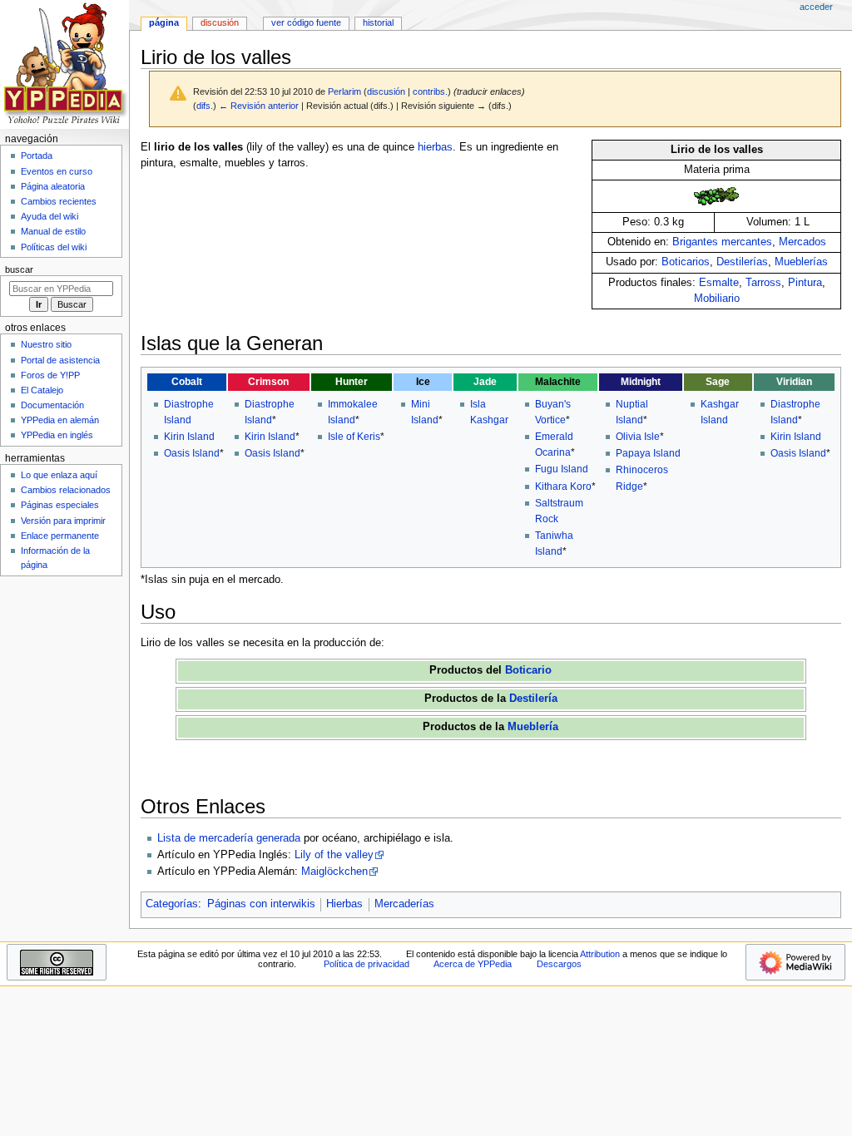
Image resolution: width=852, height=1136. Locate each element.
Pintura (805, 283)
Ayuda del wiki (49, 216)
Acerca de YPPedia (472, 964)
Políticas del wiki (54, 247)
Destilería (533, 698)
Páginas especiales (60, 505)
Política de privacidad (366, 964)
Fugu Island (561, 469)
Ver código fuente (306, 22)
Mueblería (533, 727)
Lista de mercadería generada (228, 838)
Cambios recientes (59, 201)
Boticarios (685, 262)
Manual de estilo (53, 231)
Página (164, 22)
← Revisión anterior (259, 106)
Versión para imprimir (63, 521)
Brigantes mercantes (722, 242)
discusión (386, 91)
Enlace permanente (60, 536)
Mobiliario (717, 298)
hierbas (435, 147)
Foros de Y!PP (50, 375)
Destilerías (742, 262)
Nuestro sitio (46, 344)
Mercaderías (404, 904)
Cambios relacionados (66, 490)
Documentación (52, 405)
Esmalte (719, 283)
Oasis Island (192, 453)
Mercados (802, 242)
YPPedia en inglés (57, 435)
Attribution (600, 954)
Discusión (220, 22)
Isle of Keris (354, 436)
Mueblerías (801, 262)
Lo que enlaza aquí (59, 475)
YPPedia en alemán (60, 420)
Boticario (528, 670)
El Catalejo (42, 390)
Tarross (763, 283)
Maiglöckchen (334, 871)
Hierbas (344, 904)
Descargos (559, 964)
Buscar (19, 269)
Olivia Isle (638, 436)
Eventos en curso (56, 171)
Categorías (172, 904)
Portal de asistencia (60, 360)
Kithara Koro (563, 486)
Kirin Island (189, 436)
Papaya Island (648, 453)
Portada (36, 156)
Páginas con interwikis (261, 904)
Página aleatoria (53, 186)
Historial (378, 22)
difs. (204, 106)
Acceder (816, 7)
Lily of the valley (334, 855)
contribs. (430, 91)
